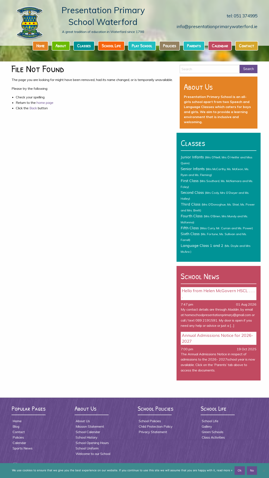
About (60, 45)
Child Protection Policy (156, 426)
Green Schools (212, 432)
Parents (194, 45)
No (252, 470)
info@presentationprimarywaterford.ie (217, 26)
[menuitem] (42, 47)
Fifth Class (217, 227)
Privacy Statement (153, 432)
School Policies (150, 421)
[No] (264, 471)
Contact (246, 45)
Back (33, 108)
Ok (239, 470)
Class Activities (213, 437)
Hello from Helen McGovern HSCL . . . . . (218, 293)
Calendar (220, 45)
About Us (83, 421)
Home (40, 45)
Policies (169, 45)
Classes (84, 45)
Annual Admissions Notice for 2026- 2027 (217, 338)
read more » (224, 470)
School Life (111, 45)
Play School (142, 45)
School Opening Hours (92, 443)
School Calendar (88, 432)
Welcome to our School (93, 454)
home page (45, 102)
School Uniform (87, 448)
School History (87, 437)
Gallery (207, 426)
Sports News (23, 448)
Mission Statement (90, 426)
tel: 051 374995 (242, 15)
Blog (16, 426)
